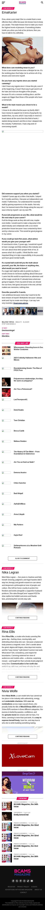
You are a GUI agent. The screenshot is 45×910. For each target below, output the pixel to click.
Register (11, 887)
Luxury (26, 322)
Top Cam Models (9, 324)
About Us (38, 889)
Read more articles (20, 303)
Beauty (19, 322)
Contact (23, 892)
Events (34, 887)
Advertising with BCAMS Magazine (18, 889)
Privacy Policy (23, 887)
